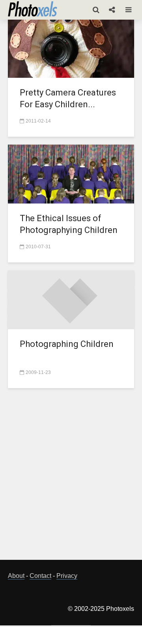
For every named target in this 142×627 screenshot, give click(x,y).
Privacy (66, 575)
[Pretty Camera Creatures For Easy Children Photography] (71, 47)
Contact (40, 575)
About (16, 575)
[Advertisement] (71, 478)
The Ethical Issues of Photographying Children (69, 224)
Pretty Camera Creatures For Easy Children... (68, 98)
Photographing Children (67, 344)
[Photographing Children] (71, 299)
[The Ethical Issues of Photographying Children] (71, 173)
